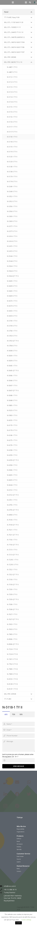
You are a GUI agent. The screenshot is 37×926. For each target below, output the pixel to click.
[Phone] (5, 782)
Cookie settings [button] (26, 920)
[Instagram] (5, 806)
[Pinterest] (17, 806)
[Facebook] (17, 794)
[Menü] (13, 2)
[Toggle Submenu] (31, 12)
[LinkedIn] (5, 794)
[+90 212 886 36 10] (2, 889)
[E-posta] (17, 782)
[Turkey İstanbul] (2, 897)
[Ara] (30, 2)
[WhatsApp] (29, 782)
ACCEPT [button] (18, 923)
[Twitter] (29, 794)
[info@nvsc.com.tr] (2, 886)
